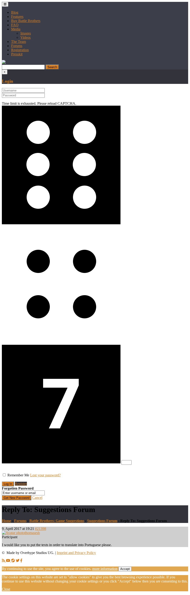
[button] (4, 62)
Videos (25, 37)
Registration (20, 50)
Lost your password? (45, 475)
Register (21, 484)
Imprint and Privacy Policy (76, 553)
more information (104, 569)
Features (17, 17)
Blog (14, 12)
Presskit (16, 54)
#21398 (40, 529)
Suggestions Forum (102, 521)
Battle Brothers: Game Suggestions (56, 521)
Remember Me (18, 475)
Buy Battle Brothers (25, 21)
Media (15, 29)
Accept (125, 569)
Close (6, 589)
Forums (16, 46)
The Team (18, 42)
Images (25, 33)
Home (6, 521)
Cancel (37, 498)
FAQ (15, 25)
